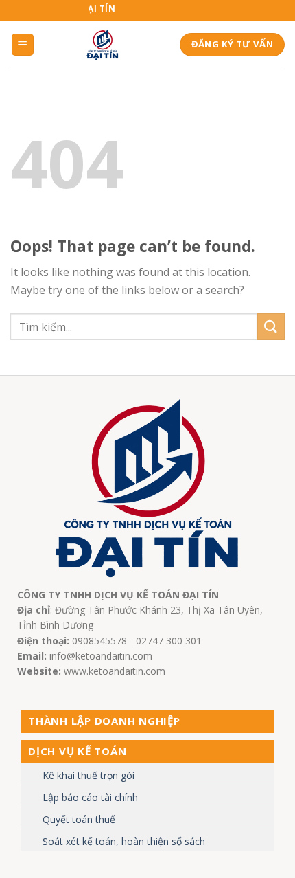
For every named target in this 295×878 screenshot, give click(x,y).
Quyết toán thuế (79, 819)
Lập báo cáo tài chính (90, 797)
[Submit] (271, 326)
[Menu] (23, 45)
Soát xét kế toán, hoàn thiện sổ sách (124, 841)
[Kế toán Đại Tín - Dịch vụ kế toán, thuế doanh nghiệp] (102, 45)
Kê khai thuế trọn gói (88, 775)
